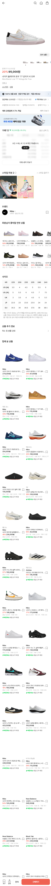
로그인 (26, 148)
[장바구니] (47, 3)
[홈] (41, 3)
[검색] (35, 3)
